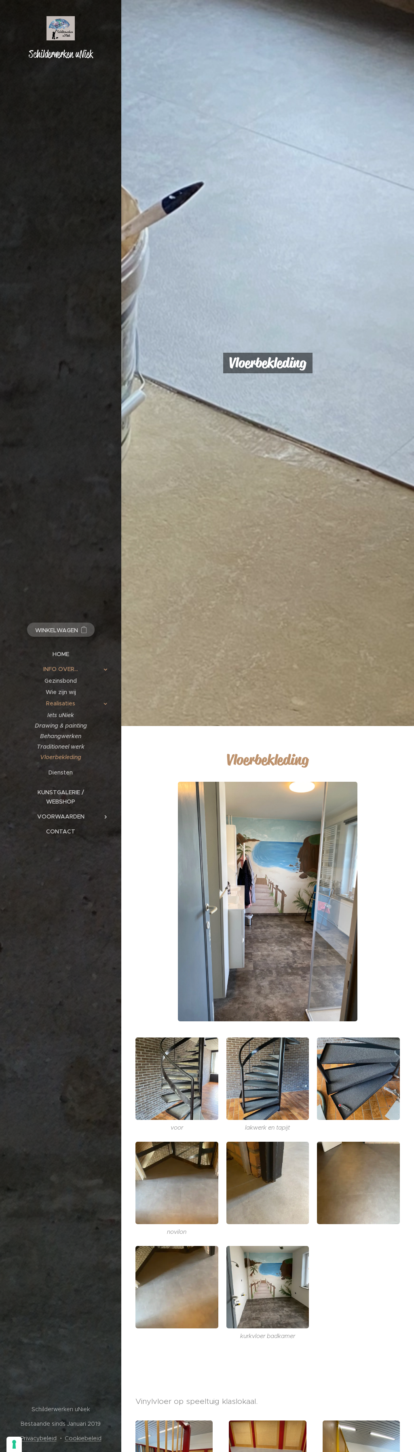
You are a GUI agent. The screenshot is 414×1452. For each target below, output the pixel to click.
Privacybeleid (38, 1438)
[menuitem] (60, 654)
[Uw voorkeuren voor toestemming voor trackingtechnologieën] (14, 1444)
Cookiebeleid (83, 1438)
